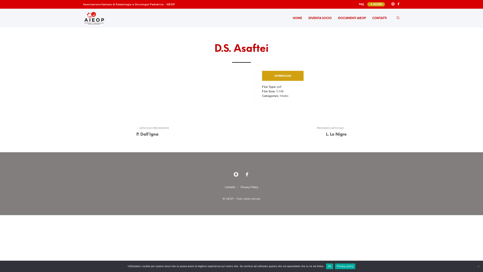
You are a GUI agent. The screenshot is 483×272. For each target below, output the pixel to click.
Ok (329, 266)
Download (283, 76)
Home (297, 18)
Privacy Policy (249, 187)
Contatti (379, 18)
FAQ (361, 4)
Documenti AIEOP (352, 18)
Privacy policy (345, 266)
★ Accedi (376, 4)
